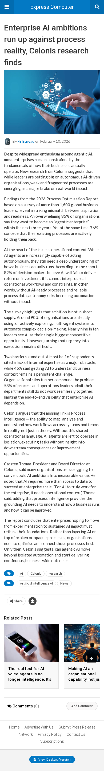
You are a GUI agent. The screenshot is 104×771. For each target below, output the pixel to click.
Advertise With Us (39, 727)
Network (26, 734)
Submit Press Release (77, 727)
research (55, 573)
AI (21, 573)
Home (14, 727)
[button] (7, 7)
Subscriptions (52, 741)
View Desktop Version (54, 759)
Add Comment (82, 706)
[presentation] (91, 658)
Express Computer (52, 7)
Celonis (35, 573)
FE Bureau (26, 141)
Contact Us (76, 734)
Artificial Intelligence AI (36, 583)
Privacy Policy (50, 734)
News (64, 583)
